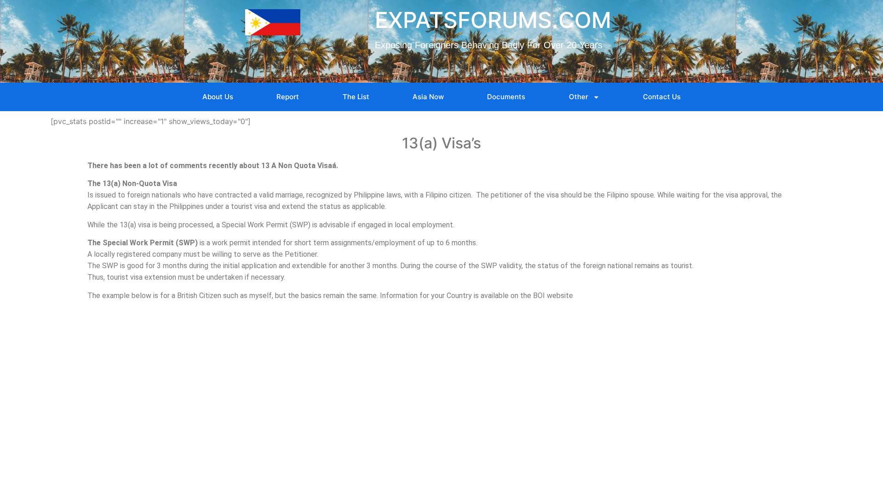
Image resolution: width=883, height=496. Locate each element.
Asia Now (428, 96)
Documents (506, 96)
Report (287, 96)
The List (356, 96)
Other (578, 96)
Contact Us (662, 96)
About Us (217, 96)
